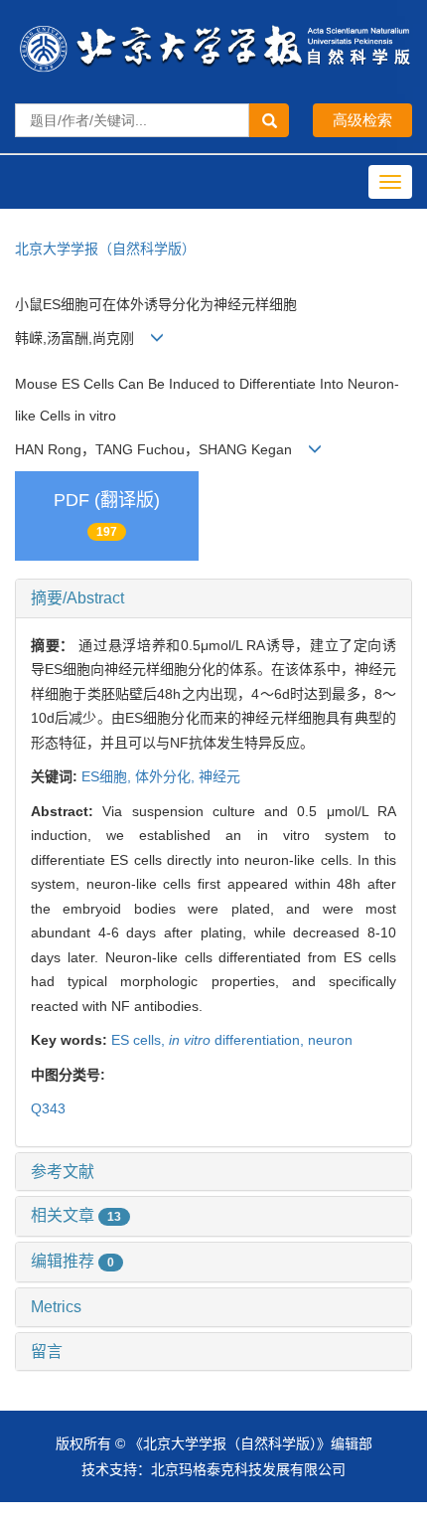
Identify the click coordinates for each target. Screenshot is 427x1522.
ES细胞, (108, 776)
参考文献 (62, 1171)
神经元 (219, 776)
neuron (330, 1040)
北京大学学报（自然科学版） (105, 248)
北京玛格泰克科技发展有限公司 (248, 1469)
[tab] (213, 598)
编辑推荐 (72, 1261)
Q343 (48, 1108)
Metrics (56, 1306)
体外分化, (167, 776)
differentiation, (238, 1040)
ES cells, (140, 1040)
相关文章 (76, 1215)
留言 (47, 1351)
